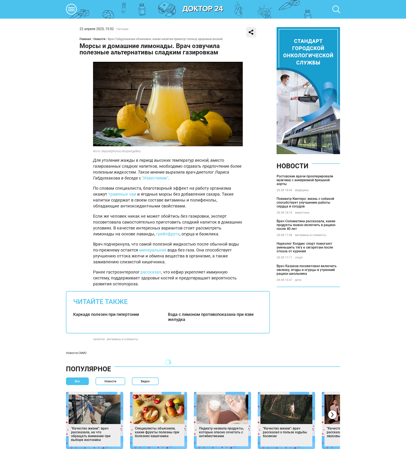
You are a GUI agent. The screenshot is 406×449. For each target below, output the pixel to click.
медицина (302, 190)
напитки (99, 339)
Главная (85, 39)
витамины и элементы (122, 339)
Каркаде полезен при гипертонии (106, 314)
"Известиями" (155, 178)
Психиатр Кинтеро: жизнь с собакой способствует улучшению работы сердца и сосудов (305, 202)
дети (298, 280)
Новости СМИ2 (76, 353)
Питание (122, 29)
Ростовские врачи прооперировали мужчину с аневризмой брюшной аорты (305, 180)
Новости (99, 39)
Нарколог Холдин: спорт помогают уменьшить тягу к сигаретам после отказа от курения (305, 247)
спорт (299, 257)
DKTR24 (203, 9)
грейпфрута (168, 233)
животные (302, 212)
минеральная (152, 250)
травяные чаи (122, 194)
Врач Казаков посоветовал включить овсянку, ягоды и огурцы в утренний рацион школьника (307, 270)
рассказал (151, 272)
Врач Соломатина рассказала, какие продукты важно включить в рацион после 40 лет (306, 225)
